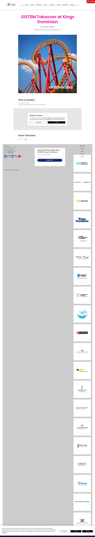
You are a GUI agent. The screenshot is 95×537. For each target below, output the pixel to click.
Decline (76, 531)
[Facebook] (5, 156)
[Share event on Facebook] (19, 139)
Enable (56, 122)
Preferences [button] (4, 532)
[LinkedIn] (12, 156)
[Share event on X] (22, 139)
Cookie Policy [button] (29, 531)
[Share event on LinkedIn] (25, 139)
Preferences (64, 531)
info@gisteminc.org (11, 150)
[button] (58, 4)
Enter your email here (44, 154)
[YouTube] (19, 156)
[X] (16, 156)
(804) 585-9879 (10, 152)
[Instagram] (9, 156)
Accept (87, 531)
